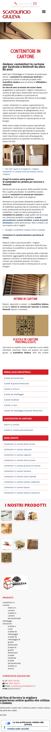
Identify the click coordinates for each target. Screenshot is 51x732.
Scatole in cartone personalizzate (25, 340)
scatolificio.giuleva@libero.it (25, 6)
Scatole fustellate (11, 400)
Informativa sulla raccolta (16, 728)
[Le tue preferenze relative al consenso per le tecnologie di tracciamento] (4, 727)
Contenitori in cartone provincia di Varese (22, 465)
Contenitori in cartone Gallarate (18, 449)
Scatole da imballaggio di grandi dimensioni (23, 410)
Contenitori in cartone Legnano (17, 455)
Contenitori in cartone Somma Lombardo (22, 482)
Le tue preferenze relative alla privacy (28, 723)
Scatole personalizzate (14, 378)
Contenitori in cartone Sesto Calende (20, 476)
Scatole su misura (11, 389)
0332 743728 (13, 680)
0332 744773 (14, 683)
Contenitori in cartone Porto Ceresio (19, 460)
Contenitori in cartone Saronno (17, 471)
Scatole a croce (10, 405)
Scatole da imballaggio (14, 394)
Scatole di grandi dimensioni (16, 383)
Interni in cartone (25, 299)
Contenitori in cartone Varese (17, 487)
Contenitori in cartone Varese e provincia (22, 493)
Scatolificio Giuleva (16, 14)
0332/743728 (25, 3)
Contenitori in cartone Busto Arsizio (19, 444)
